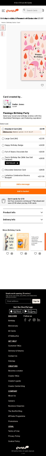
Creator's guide (14, 381)
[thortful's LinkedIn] (38, 321)
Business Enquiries (16, 406)
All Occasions (31, 18)
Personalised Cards (25, 18)
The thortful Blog (15, 411)
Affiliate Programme (16, 416)
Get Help (12, 341)
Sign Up (36, 301)
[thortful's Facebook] (25, 321)
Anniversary (10, 18)
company (12, 391)
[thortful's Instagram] (34, 321)
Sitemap (11, 361)
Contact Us (12, 356)
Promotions (13, 421)
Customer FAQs (14, 346)
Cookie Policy (14, 441)
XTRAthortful (13, 336)
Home (3, 22)
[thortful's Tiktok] (29, 321)
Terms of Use (14, 431)
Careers (11, 401)
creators (13, 366)
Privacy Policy (14, 436)
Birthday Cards (11, 22)
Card (18, 22)
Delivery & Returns (16, 351)
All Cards (12, 331)
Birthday (3, 18)
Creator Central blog (16, 386)
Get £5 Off (39, 18)
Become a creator (15, 371)
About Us (12, 396)
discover (12, 316)
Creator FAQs (13, 376)
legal (11, 426)
